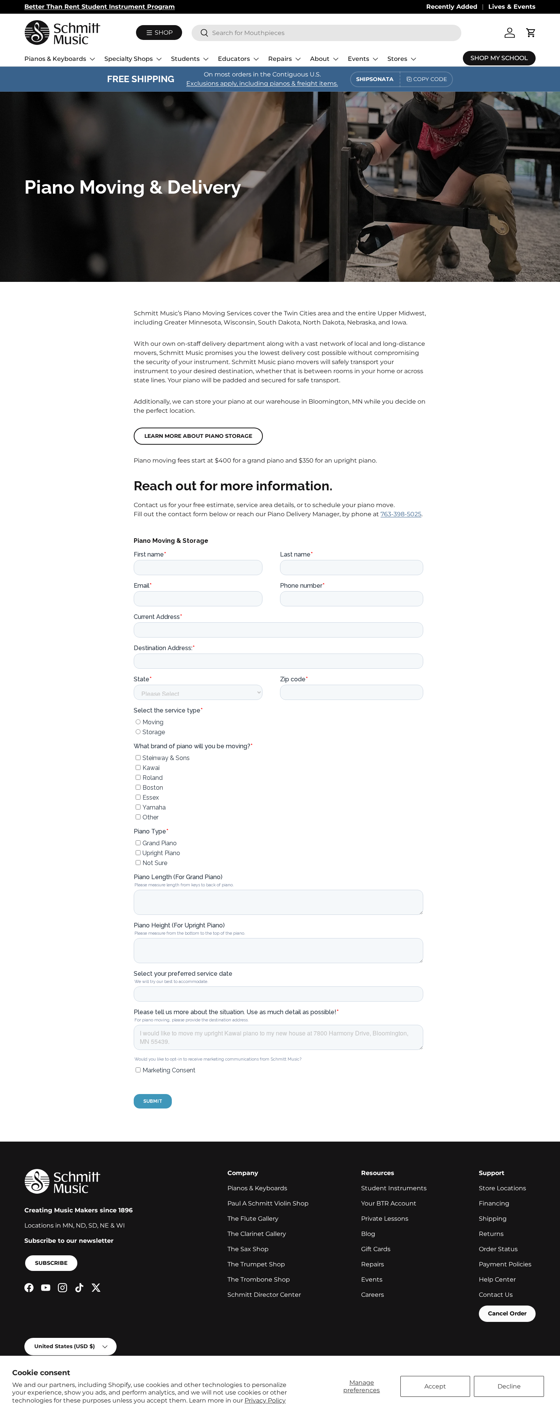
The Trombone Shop (258, 1279)
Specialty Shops (128, 58)
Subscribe (51, 1263)
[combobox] (326, 33)
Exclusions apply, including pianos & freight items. (262, 83)
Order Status (498, 1249)
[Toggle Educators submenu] (256, 59)
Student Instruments (394, 1188)
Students (185, 58)
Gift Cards (375, 1249)
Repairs (280, 58)
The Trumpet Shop (256, 1264)
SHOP (163, 32)
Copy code (430, 79)
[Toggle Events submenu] (375, 59)
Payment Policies (505, 1264)
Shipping (493, 1218)
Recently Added (451, 6)
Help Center (497, 1279)
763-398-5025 (401, 514)
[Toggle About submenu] (335, 59)
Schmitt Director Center (264, 1294)
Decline (509, 1386)
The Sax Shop (248, 1249)
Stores (397, 58)
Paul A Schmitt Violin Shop (268, 1203)
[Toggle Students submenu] (205, 59)
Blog (368, 1233)
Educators (234, 58)
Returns (491, 1233)
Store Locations (502, 1188)
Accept (435, 1386)
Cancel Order (507, 1313)
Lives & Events (512, 6)
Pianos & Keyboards (55, 58)
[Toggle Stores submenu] (413, 59)
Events (358, 58)
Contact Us (496, 1294)
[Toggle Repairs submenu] (297, 59)
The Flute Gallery (252, 1218)
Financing (494, 1203)
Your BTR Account (388, 1203)
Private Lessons (384, 1218)
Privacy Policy (265, 1400)
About (320, 58)
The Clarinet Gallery (256, 1233)
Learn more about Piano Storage (198, 436)
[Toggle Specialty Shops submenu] (158, 59)
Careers (372, 1294)
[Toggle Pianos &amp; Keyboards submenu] (92, 59)
